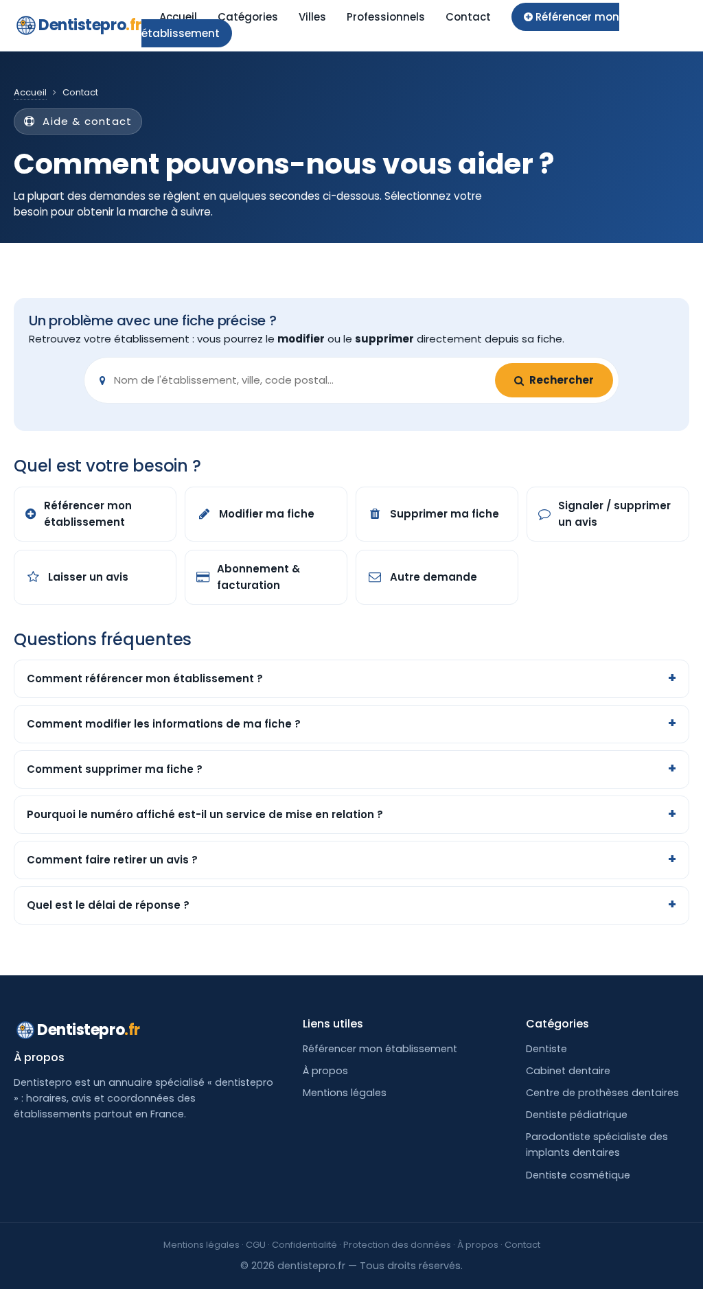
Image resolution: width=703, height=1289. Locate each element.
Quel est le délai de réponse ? (108, 905)
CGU (256, 1244)
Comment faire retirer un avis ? (112, 859)
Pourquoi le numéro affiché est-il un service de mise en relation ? (205, 814)
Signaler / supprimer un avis (614, 513)
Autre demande (433, 577)
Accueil (178, 17)
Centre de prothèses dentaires (602, 1093)
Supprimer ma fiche (444, 514)
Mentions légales (345, 1093)
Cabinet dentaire (568, 1071)
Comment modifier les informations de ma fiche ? (164, 724)
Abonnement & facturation (258, 576)
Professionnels (386, 17)
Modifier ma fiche (266, 514)
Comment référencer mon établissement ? (145, 678)
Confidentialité (304, 1244)
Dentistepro (89, 25)
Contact (468, 17)
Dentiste (546, 1049)
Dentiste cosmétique (578, 1175)
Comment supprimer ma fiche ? (115, 769)
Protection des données (397, 1244)
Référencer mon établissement (88, 513)
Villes (312, 17)
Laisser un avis (88, 577)
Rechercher (561, 380)
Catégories (248, 17)
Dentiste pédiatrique (576, 1115)
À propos (325, 1071)
